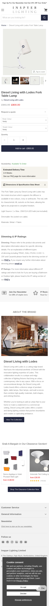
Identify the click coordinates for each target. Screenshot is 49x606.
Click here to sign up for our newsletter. (16, 526)
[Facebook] (7, 542)
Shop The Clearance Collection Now (24, 489)
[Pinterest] (21, 542)
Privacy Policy (22, 581)
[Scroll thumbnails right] (45, 80)
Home (3, 25)
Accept (23, 587)
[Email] (3, 542)
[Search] (44, 17)
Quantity (4, 135)
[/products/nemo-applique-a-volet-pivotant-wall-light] (14, 460)
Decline (23, 593)
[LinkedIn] (16, 542)
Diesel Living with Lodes (13, 100)
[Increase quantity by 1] (23, 140)
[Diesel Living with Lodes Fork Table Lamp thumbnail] (6, 81)
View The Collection (14, 420)
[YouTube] (25, 542)
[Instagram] (12, 542)
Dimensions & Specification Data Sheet (23, 185)
